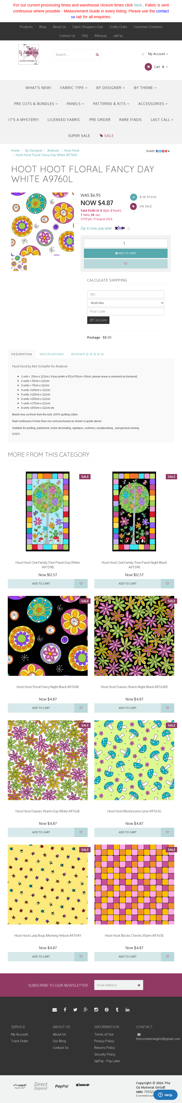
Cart (158, 67)
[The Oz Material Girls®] (28, 54)
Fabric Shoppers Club (88, 27)
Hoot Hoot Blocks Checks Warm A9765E (134, 935)
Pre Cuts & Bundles (34, 103)
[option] (42, 223)
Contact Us (67, 36)
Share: (151, 151)
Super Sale (79, 135)
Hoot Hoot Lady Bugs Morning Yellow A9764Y (47, 935)
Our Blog (59, 1041)
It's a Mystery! (23, 119)
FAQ (85, 36)
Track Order (19, 1041)
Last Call (161, 119)
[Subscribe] (138, 985)
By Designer (109, 87)
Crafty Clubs (118, 27)
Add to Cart (127, 253)
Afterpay (101, 36)
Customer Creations (148, 27)
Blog (42, 27)
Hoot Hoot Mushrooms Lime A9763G (134, 811)
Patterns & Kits (110, 103)
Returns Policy (104, 1047)
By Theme (144, 87)
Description (21, 354)
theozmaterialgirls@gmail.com (153, 1039)
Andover (53, 150)
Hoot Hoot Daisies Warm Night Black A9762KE (134, 687)
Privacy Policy (104, 1041)
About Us (59, 27)
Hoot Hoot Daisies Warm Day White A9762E (48, 811)
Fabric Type (72, 87)
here (138, 5)
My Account (156, 54)
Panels (74, 103)
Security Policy (104, 1054)
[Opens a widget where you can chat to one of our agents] (165, 1095)
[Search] (97, 55)
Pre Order (100, 119)
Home (15, 150)
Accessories (151, 103)
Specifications (52, 354)
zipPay (118, 36)
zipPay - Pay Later (107, 1061)
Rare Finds (130, 119)
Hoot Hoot (71, 150)
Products (26, 27)
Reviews (78, 354)
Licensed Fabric (64, 119)
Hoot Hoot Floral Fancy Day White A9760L (46, 155)
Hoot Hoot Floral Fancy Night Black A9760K (48, 687)
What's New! (38, 87)
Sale (109, 135)
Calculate (100, 320)
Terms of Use (104, 1034)
